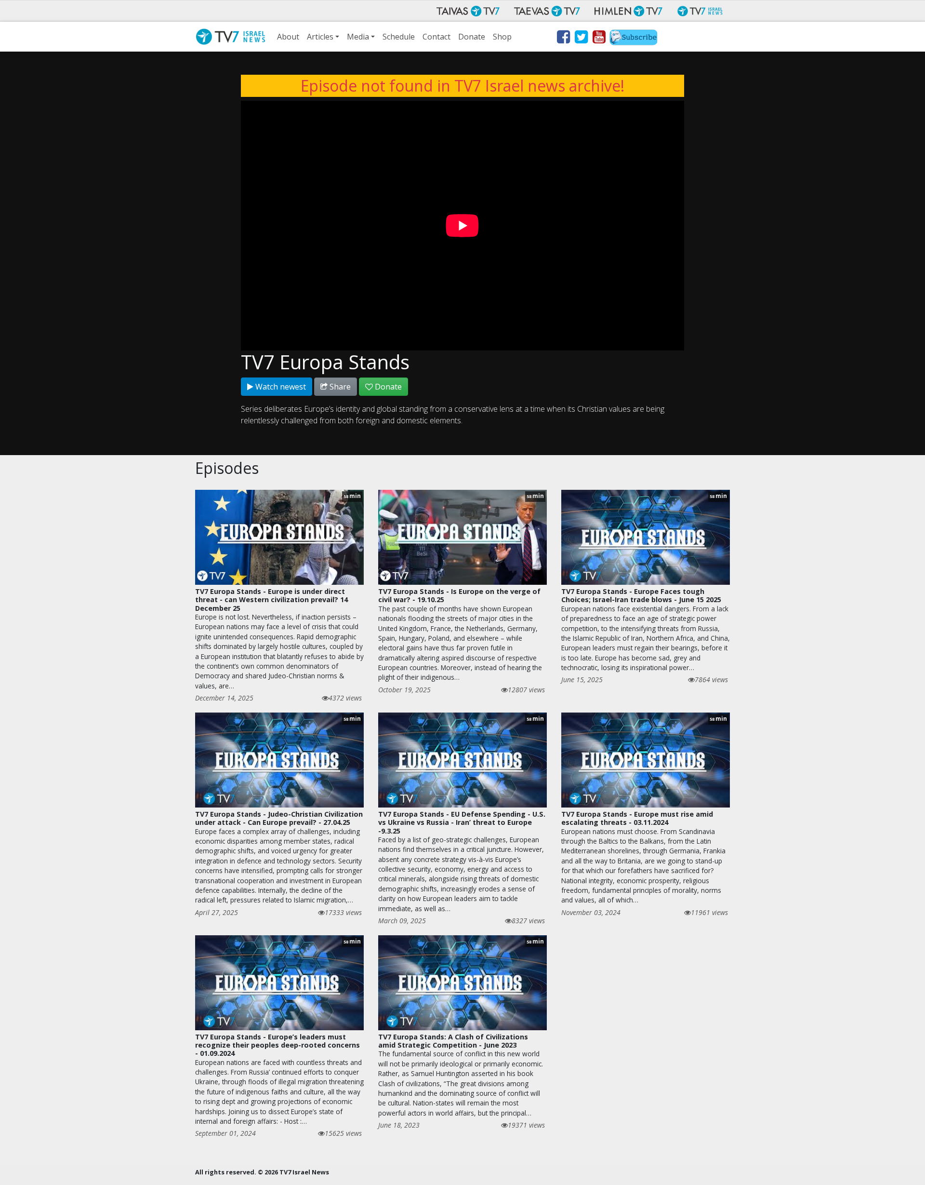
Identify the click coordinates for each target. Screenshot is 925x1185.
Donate (471, 36)
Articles (320, 36)
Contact (436, 36)
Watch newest (279, 386)
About (288, 36)
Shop (502, 36)
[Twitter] (581, 38)
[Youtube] (599, 38)
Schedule (399, 36)
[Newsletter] (634, 38)
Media (358, 36)
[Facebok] (563, 38)
